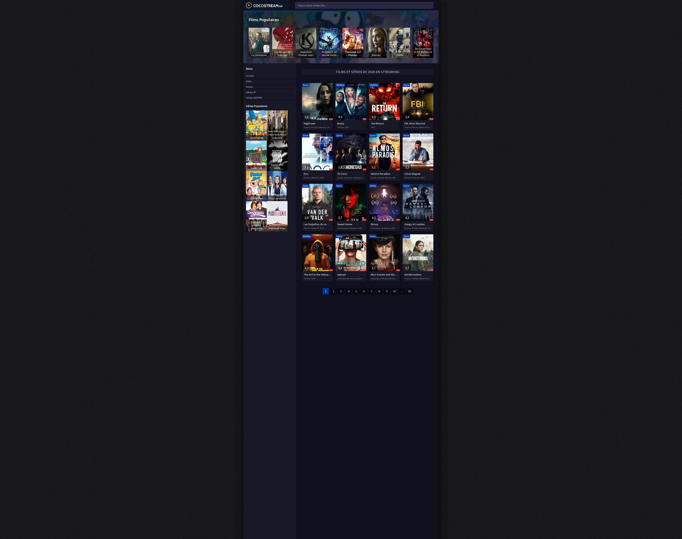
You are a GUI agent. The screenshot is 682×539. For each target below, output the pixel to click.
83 (409, 291)
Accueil (250, 75)
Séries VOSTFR (254, 97)
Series (249, 86)
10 (394, 291)
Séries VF (251, 92)
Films (248, 81)
